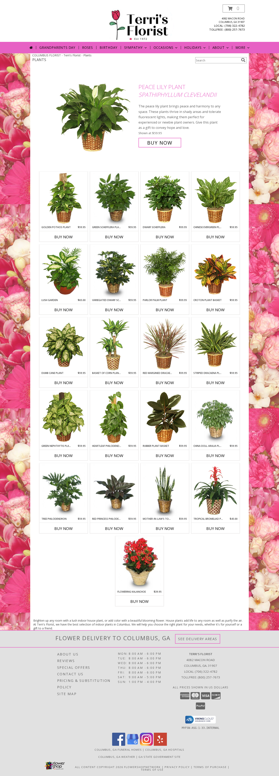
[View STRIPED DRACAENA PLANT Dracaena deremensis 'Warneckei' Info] (215, 344)
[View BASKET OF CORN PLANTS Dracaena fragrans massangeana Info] (114, 344)
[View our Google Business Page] (132, 745)
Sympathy (133, 47)
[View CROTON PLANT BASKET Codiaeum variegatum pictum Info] (215, 271)
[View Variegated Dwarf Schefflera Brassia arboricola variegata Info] (114, 271)
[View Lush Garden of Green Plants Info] (63, 271)
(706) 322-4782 (234, 26)
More (240, 47)
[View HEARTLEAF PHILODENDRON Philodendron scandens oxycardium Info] (114, 417)
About (218, 47)
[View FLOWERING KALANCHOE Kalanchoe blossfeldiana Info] (139, 563)
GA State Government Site (159, 757)
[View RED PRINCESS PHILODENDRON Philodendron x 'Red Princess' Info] (114, 490)
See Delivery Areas (197, 639)
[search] (243, 60)
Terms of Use (152, 770)
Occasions (163, 47)
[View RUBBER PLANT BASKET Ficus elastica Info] (164, 417)
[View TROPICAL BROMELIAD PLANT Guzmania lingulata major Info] (215, 490)
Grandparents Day (57, 47)
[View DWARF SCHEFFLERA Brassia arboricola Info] (164, 199)
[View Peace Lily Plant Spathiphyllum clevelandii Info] (96, 115)
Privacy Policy (177, 767)
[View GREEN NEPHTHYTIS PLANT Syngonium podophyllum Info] (63, 417)
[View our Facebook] (118, 745)
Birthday (108, 47)
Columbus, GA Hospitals (164, 749)
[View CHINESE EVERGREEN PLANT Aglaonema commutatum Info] (215, 199)
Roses (87, 47)
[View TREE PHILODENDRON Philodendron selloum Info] (63, 490)
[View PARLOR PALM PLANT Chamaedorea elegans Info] (164, 271)
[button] (234, 8)
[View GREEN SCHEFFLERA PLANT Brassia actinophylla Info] (114, 199)
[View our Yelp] (160, 745)
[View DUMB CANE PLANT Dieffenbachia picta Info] (63, 344)
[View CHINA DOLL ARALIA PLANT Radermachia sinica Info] (215, 417)
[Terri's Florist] (140, 23)
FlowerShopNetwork (142, 767)
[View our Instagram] (146, 745)
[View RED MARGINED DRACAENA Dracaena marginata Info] (164, 344)
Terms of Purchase (210, 767)
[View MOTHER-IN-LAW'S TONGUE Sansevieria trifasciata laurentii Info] (164, 490)
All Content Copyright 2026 (99, 767)
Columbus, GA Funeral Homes (118, 749)
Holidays (192, 47)
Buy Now (159, 142)
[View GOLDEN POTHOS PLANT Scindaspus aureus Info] (63, 199)
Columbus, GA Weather (116, 757)
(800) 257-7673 (234, 29)
